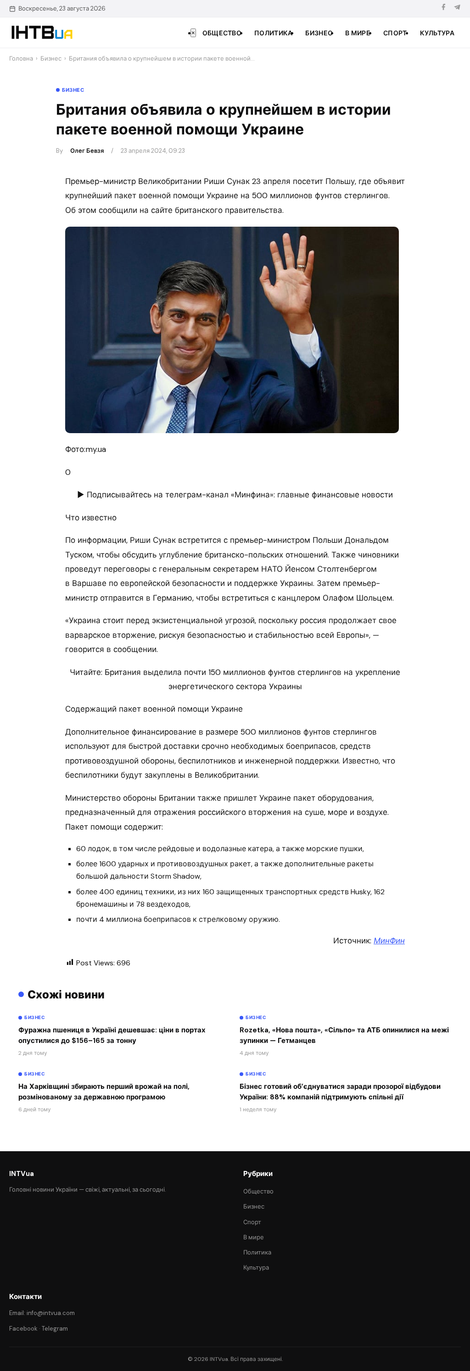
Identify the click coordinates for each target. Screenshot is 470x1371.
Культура (437, 33)
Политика (273, 33)
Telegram (55, 1328)
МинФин (389, 941)
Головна (21, 58)
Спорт (395, 33)
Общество (221, 33)
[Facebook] (443, 8)
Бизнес (318, 33)
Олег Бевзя (87, 151)
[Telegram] (457, 8)
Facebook (23, 1328)
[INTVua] (41, 32)
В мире (357, 33)
